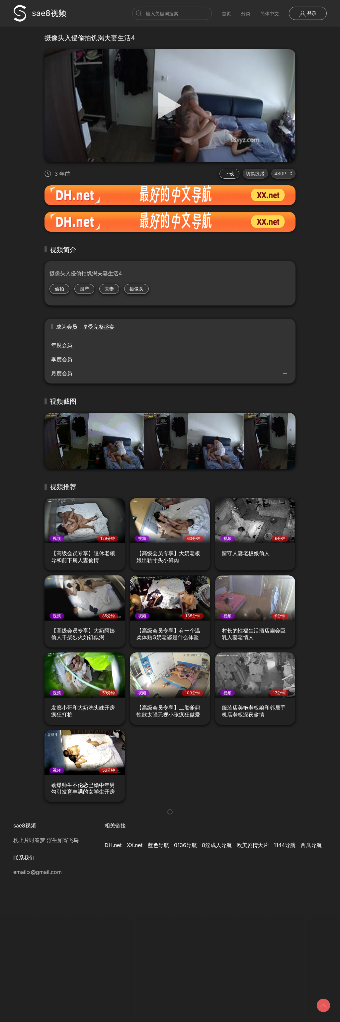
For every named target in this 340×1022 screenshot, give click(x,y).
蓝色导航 (158, 845)
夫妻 (109, 289)
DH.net (113, 845)
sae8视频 (49, 13)
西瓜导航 (311, 845)
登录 (311, 13)
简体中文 (269, 13)
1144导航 (285, 845)
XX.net (135, 845)
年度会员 (61, 345)
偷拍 (59, 289)
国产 (84, 289)
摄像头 (136, 289)
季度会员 (61, 359)
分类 (245, 13)
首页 (226, 13)
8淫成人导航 (217, 845)
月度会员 (61, 373)
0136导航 (185, 845)
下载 (229, 173)
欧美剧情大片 (253, 845)
